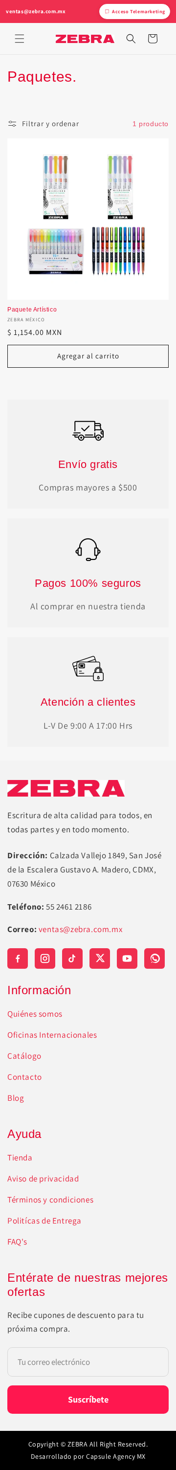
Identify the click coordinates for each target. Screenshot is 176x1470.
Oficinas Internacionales (52, 1034)
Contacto (24, 1076)
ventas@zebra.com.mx (36, 11)
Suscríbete (88, 1399)
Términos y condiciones (50, 1199)
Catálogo (24, 1055)
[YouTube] (127, 958)
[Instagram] (45, 958)
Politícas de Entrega (44, 1220)
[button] (19, 38)
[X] (99, 958)
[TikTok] (72, 958)
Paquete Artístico (32, 309)
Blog (15, 1097)
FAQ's (17, 1241)
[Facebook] (17, 958)
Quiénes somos (35, 1013)
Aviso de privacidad (43, 1178)
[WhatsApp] (154, 958)
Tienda (20, 1157)
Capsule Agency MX (116, 1456)
